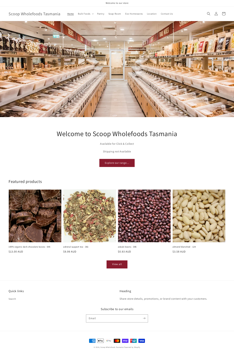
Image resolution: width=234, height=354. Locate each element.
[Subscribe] (144, 318)
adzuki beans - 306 (127, 246)
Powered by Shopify (132, 347)
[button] (85, 13)
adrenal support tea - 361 (76, 246)
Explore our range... (117, 162)
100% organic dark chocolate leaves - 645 (29, 246)
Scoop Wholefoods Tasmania (112, 347)
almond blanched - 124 (184, 246)
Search (12, 298)
